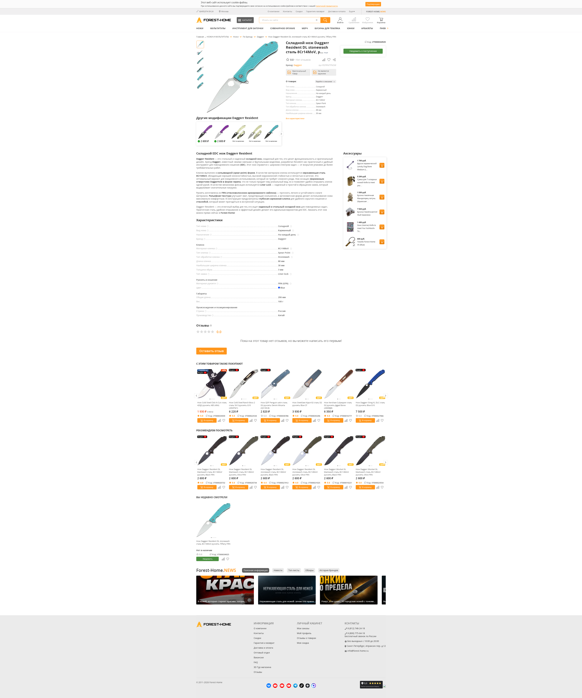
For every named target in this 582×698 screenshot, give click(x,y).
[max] (313, 686)
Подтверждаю (373, 4)
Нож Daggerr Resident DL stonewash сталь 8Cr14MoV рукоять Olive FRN (305, 472)
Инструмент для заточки (247, 28)
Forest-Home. (216, 570)
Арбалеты (367, 28)
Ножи (199, 28)
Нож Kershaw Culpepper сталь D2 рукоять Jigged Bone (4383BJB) (338, 405)
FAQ (256, 662)
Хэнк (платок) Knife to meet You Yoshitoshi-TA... (366, 228)
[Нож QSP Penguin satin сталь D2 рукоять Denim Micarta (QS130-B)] (275, 384)
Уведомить (207, 559)
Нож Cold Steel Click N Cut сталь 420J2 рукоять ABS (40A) (212, 404)
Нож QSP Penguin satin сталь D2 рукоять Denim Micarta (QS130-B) (274, 405)
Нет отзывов (303, 59)
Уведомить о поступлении (363, 51)
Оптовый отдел (262, 652)
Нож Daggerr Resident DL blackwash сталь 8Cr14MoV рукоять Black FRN (209, 472)
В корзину (208, 420)
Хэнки (351, 28)
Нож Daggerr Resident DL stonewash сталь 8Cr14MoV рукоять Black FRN (273, 472)
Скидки (299, 11)
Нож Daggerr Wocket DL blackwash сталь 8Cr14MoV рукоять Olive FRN (368, 472)
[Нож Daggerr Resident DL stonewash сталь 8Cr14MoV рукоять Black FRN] (275, 450)
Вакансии (259, 657)
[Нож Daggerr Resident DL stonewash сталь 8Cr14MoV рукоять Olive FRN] (307, 450)
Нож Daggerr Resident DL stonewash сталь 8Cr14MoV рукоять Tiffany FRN (213, 542)
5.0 (201, 415)
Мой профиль (304, 633)
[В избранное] (223, 420)
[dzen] (307, 686)
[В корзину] (382, 165)
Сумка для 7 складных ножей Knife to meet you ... (367, 182)
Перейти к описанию (325, 81)
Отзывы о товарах (306, 638)
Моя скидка (303, 642)
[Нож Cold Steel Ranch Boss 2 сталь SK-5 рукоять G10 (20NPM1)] (244, 384)
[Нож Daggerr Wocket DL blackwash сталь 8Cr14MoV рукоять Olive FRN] (370, 450)
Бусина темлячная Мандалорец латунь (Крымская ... (366, 198)
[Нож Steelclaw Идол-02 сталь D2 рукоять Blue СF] (307, 384)
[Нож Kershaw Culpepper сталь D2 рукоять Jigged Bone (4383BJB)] (339, 384)
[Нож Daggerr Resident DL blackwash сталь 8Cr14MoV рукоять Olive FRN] (244, 450)
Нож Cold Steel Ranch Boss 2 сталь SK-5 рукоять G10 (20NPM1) (242, 405)
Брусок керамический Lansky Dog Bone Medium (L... (367, 166)
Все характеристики (295, 118)
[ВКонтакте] (268, 686)
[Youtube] (275, 686)
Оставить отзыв (211, 351)
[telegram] (295, 686)
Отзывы (258, 672)
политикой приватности (327, 6)
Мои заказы (303, 628)
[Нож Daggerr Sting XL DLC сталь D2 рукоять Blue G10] (370, 384)
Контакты (287, 11)
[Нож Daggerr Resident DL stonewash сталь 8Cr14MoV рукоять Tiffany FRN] (213, 520)
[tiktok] (301, 686)
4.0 (201, 482)
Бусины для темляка (327, 28)
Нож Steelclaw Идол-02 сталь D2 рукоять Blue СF (307, 404)
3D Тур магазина (262, 667)
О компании (273, 11)
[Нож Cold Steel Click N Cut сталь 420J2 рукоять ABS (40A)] (212, 384)
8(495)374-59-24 (206, 11)
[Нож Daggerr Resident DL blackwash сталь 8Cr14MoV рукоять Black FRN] (212, 450)
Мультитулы (218, 28)
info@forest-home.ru (358, 650)
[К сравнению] (219, 420)
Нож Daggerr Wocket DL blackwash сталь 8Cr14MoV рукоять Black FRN (336, 472)
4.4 (265, 482)
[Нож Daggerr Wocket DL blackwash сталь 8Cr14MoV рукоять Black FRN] (339, 450)
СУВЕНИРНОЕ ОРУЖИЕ (282, 28)
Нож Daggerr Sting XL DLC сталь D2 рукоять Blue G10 (370, 404)
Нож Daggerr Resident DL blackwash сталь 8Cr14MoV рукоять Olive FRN (241, 472)
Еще (351, 11)
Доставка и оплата (336, 11)
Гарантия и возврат (315, 11)
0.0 (265, 415)
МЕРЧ (305, 28)
